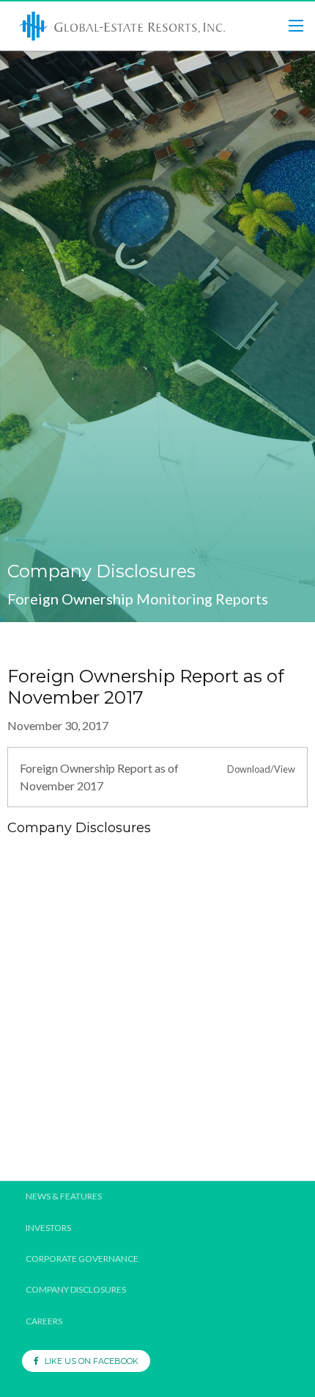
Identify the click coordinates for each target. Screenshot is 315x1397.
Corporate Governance (82, 1259)
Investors (48, 1228)
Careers (44, 1321)
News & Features (64, 1196)
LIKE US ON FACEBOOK (88, 1361)
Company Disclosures (76, 1290)
